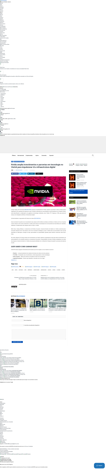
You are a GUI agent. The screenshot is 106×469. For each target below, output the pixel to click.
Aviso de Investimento (4, 452)
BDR (12, 161)
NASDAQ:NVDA (28, 209)
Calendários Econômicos (5, 59)
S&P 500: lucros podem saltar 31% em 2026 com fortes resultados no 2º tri (82, 208)
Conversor (2, 438)
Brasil (1, 96)
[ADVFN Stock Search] (0, 1)
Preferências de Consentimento (6, 430)
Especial (51, 155)
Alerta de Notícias (3, 28)
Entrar (1, 86)
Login (12, 382)
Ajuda (1, 423)
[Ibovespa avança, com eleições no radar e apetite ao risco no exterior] (38, 303)
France (1, 100)
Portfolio (1, 8)
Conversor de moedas (4, 37)
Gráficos (1, 17)
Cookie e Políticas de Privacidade (6, 451)
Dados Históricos (3, 40)
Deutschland (2, 101)
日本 (1, 105)
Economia (44, 155)
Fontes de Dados (3, 429)
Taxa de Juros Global (4, 61)
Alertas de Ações (3, 35)
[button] (5, 459)
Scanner (1, 10)
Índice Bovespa (12, 108)
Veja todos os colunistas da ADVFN (77, 191)
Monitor (1, 3)
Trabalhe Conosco (3, 420)
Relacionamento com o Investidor (6, 421)
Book (1, 4)
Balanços (2, 19)
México (1, 104)
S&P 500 (8, 113)
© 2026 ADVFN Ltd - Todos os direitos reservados (9, 448)
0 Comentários (32, 170)
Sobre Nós (2, 419)
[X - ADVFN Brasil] (8, 454)
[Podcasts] (28, 454)
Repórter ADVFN (19, 170)
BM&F (1, 52)
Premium (11, 86)
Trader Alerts (2, 36)
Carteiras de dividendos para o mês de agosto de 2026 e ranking (82, 202)
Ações (37, 155)
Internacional (20, 155)
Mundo (1, 9)
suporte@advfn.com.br (4, 90)
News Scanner (3, 27)
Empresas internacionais (19, 161)
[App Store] (2, 441)
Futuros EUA (2, 50)
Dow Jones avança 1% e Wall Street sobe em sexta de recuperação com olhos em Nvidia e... (19, 310)
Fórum (1, 5)
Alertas (1, 34)
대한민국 (2, 106)
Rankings (2, 7)
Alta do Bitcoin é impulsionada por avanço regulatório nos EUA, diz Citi (82, 215)
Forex (1, 46)
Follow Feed (2, 32)
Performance (2, 23)
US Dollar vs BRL (12, 118)
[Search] (93, 155)
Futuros (1, 49)
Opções (1, 18)
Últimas (14, 155)
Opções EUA (2, 53)
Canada (1, 98)
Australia (2, 97)
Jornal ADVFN (2, 26)
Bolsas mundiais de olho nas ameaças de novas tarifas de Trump (82, 183)
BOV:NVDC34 (37, 218)
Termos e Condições (29, 446)
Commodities (2, 54)
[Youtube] (24, 454)
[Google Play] (3, 442)
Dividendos (2, 21)
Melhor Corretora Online (4, 44)
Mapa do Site (2, 424)
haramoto (78, 180)
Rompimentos (3, 43)
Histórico (1, 22)
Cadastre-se (2, 135)
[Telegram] (19, 454)
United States (3, 93)
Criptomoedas (29, 155)
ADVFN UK (2, 95)
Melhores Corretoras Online (5, 428)
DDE (1, 39)
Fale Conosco (2, 91)
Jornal (1, 434)
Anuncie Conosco (3, 427)
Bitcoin (7, 123)
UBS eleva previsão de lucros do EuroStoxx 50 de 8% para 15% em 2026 (82, 222)
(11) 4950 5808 (3, 89)
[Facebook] (14, 454)
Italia (1, 102)
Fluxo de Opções (3, 41)
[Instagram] (2, 454)
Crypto (1, 48)
